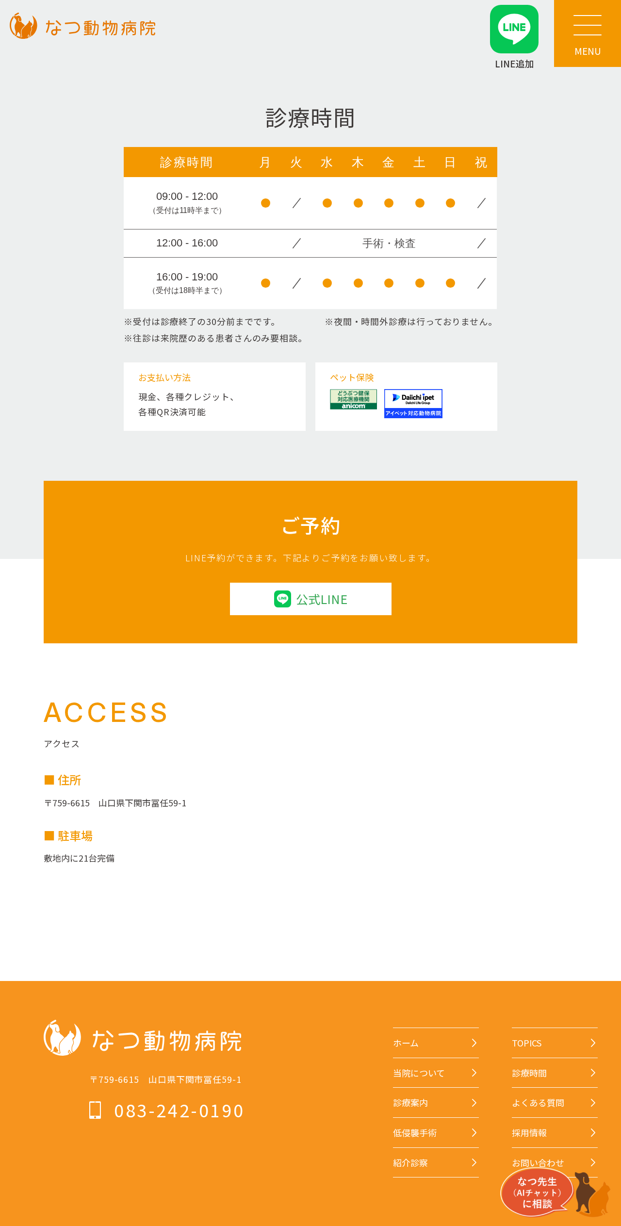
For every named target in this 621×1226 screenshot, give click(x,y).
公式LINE (321, 598)
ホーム (406, 1043)
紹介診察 (410, 1163)
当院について (419, 1073)
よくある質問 (538, 1102)
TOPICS (526, 1043)
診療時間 (529, 1073)
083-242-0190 (179, 1110)
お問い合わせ (538, 1163)
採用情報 (529, 1133)
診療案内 (410, 1102)
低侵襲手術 (415, 1133)
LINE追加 (514, 63)
